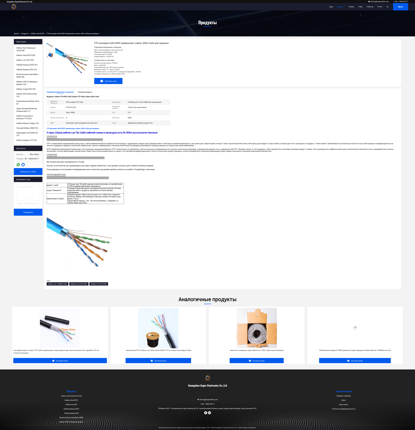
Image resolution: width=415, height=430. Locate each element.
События (370, 7)
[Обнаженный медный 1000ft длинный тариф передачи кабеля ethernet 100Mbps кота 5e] (256, 328)
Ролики (351, 7)
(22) (24, 117)
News (344, 400)
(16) (26, 83)
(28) (25, 55)
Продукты (340, 7)
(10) (26, 95)
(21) (27, 134)
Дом (331, 7)
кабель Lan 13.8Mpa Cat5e (57, 284)
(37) (27, 65)
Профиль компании (344, 396)
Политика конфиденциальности (343, 409)
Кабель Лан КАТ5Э (37, 33)
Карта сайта (343, 404)
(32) (25, 89)
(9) (27, 102)
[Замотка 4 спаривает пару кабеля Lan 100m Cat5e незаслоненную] (158, 328)
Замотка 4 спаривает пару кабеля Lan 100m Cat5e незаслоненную (158, 350)
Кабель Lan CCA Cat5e (99, 284)
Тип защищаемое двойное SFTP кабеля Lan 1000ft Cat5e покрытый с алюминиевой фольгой (355, 350)
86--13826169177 (401, 1)
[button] (16, 333)
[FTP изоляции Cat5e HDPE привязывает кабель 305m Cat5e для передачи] (73, 60)
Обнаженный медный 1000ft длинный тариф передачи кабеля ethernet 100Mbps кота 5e (256, 350)
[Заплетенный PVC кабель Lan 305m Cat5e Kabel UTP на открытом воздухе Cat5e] (60, 328)
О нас (360, 7)
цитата (400, 7)
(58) (26, 49)
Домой (16, 33)
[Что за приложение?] (18, 164)
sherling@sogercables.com (379, 1)
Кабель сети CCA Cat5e (79, 284)
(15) (26, 70)
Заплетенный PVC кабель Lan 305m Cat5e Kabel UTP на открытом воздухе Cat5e (60, 350)
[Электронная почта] (23, 164)
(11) (26, 110)
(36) (25, 60)
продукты (24, 33)
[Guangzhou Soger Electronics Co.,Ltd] (14, 6)
